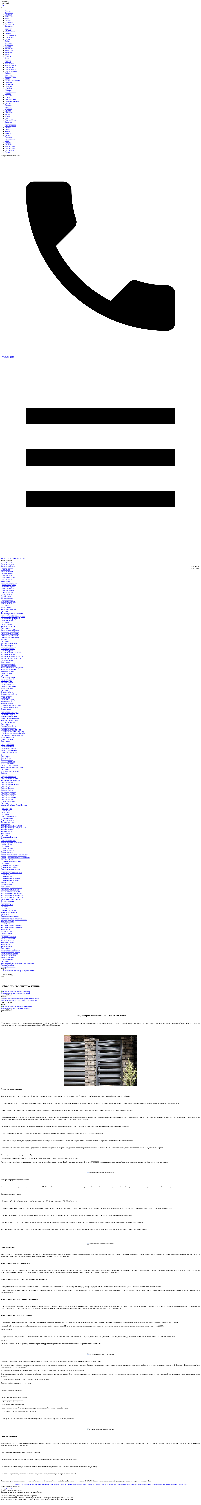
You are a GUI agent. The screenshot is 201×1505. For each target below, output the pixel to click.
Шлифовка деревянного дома (11, 873)
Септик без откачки (8, 850)
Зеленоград (9, 50)
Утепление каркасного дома (11, 891)
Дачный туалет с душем (9, 765)
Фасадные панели (7, 922)
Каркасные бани (7, 760)
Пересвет (8, 103)
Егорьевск (8, 43)
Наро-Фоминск (10, 92)
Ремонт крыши (6, 607)
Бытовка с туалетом (8, 649)
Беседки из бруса (7, 692)
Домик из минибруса (8, 577)
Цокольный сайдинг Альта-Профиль (14, 805)
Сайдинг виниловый (8, 777)
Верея (7, 18)
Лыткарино (9, 84)
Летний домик (6, 596)
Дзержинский (10, 32)
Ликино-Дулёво (10, 77)
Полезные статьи (7, 959)
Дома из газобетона (8, 566)
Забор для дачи (6, 833)
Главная (3, 971)
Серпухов (8, 122)
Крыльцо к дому (7, 933)
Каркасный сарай (7, 683)
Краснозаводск (10, 69)
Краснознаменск (11, 71)
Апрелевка (9, 13)
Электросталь (10, 148)
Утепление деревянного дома (11, 888)
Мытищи (8, 90)
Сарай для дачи (6, 673)
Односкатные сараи (8, 684)
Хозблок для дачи (7, 660)
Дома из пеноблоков (8, 564)
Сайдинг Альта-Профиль (10, 784)
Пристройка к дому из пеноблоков (13, 733)
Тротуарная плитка (7, 901)
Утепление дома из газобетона (12, 897)
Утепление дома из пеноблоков (12, 895)
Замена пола (5, 929)
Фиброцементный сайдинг (10, 780)
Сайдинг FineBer (7, 790)
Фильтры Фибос (6, 831)
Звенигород (9, 48)
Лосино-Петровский (12, 80)
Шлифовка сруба (7, 876)
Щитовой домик (7, 598)
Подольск (8, 105)
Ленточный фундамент (9, 615)
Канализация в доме (8, 882)
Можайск (8, 88)
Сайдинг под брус (7, 799)
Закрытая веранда (7, 703)
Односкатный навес (8, 747)
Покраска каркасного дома (10, 869)
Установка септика (7, 859)
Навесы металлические (9, 752)
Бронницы (9, 16)
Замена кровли (6, 944)
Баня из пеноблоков (8, 762)
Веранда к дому (6, 696)
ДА (2, 5)
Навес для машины (7, 745)
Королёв (8, 62)
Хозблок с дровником (8, 669)
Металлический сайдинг (9, 779)
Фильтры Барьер (7, 829)
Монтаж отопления (8, 626)
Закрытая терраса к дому (9, 720)
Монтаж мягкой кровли (9, 954)
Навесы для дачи (7, 739)
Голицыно (8, 28)
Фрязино (8, 133)
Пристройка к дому (8, 722)
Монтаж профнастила (8, 955)
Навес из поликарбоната (9, 750)
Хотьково (8, 137)
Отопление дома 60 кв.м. (10, 632)
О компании (23, 1484)
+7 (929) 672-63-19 (7, 562)
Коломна (8, 60)
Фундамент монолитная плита (12, 613)
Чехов (7, 141)
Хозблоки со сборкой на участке (12, 667)
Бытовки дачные (7, 645)
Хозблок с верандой (8, 664)
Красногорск (9, 67)
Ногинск (8, 94)
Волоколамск (9, 22)
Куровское (8, 75)
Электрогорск (10, 146)
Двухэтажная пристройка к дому (12, 735)
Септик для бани (7, 852)
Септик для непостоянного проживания (15, 858)
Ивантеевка (9, 52)
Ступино (8, 128)
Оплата (22, 558)
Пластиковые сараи (8, 677)
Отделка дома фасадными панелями (14, 920)
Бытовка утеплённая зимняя (11, 658)
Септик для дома (7, 844)
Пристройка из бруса (8, 726)
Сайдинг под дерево (8, 795)
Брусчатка (4, 907)
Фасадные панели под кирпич (11, 925)
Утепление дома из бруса (10, 890)
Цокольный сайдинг (8, 801)
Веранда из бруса (7, 701)
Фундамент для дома (8, 609)
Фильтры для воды (7, 822)
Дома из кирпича (7, 600)
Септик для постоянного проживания (14, 854)
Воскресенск (9, 24)
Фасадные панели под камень (11, 927)
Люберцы (8, 86)
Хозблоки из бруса (7, 737)
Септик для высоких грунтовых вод (14, 856)
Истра (7, 54)
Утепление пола (6, 931)
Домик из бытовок (7, 590)
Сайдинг (4, 773)
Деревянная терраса (8, 715)
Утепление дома (6, 884)
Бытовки (4, 639)
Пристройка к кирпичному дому (12, 731)
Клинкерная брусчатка (9, 912)
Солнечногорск (10, 124)
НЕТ (5, 5)
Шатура (8, 143)
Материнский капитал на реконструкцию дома (17, 963)
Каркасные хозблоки (8, 666)
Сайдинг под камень (8, 794)
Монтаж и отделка (109, 1484)
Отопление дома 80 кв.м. (10, 635)
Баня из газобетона (7, 763)
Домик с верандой (7, 588)
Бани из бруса (6, 758)
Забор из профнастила (9, 837)
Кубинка (8, 73)
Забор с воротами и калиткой (11, 843)
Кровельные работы (8, 603)
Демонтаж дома (6, 809)
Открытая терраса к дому (10, 713)
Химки (7, 135)
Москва (7, 11)
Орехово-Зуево (10, 99)
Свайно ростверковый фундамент (13, 617)
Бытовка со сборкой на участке (12, 656)
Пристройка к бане (7, 965)
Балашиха (8, 15)
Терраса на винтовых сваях (10, 718)
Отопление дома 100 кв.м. (10, 637)
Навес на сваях (6, 743)
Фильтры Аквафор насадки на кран (13, 827)
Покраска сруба (6, 871)
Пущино (8, 111)
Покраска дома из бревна (10, 865)
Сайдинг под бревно (8, 797)
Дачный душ (5, 812)
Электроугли (9, 150)
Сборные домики (7, 592)
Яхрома (7, 152)
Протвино (8, 107)
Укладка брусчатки (7, 914)
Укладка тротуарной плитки (11, 899)
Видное (7, 20)
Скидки (39, 1484)
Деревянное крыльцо (8, 937)
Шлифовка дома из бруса (10, 880)
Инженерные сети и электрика (176, 1484)
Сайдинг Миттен (7, 782)
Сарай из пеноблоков (8, 686)
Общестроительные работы (141, 1484)
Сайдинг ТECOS (7, 786)
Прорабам (99, 1484)
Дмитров (8, 33)
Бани (2, 754)
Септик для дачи (7, 848)
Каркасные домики (8, 571)
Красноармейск (10, 65)
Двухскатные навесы (8, 748)
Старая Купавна (10, 126)
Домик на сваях (6, 594)
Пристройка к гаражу (8, 967)
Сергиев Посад (10, 120)
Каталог (4, 558)
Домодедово (9, 37)
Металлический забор (8, 841)
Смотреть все (5, 570)
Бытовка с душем (7, 651)
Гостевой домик (6, 579)
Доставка (17, 558)
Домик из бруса (6, 575)
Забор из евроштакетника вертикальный (15, 993)
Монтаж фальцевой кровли (10, 950)
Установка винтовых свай (10, 771)
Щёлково (8, 144)
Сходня (7, 129)
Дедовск (8, 30)
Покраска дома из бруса (9, 867)
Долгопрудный (10, 35)
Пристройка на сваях (8, 728)
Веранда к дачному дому (9, 707)
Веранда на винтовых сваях (11, 705)
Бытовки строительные (9, 643)
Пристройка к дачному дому (11, 730)
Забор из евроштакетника (10, 839)
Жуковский (9, 45)
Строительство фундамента (11, 619)
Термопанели (5, 903)
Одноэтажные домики (9, 583)
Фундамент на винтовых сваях (12, 767)
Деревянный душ (7, 818)
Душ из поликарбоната (9, 816)
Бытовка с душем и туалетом (11, 652)
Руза (6, 118)
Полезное (62, 1484)
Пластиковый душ (7, 820)
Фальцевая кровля (7, 942)
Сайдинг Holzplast (7, 788)
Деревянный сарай (7, 679)
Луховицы (8, 82)
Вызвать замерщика (88, 1484)
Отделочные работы (158, 1484)
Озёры (7, 97)
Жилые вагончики (7, 671)
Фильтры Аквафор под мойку (11, 826)
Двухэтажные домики (8, 585)
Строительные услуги (73, 1484)
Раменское (8, 112)
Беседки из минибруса (9, 694)
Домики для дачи (7, 568)
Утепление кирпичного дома (11, 893)
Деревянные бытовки (8, 647)
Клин (7, 58)
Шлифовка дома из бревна (10, 878)
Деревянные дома (7, 620)
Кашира (8, 56)
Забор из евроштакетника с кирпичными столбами (19, 1000)
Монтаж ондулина (7, 957)
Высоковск (9, 26)
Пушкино (8, 109)
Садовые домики (7, 573)
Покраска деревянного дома (11, 861)
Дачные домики (6, 624)
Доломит (4, 807)
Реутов (7, 114)
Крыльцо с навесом (8, 939)
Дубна (7, 41)
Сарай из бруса (6, 681)
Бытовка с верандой (8, 654)
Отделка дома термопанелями (11, 918)
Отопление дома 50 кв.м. (10, 630)
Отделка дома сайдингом (10, 916)
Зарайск (8, 47)
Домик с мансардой (8, 587)
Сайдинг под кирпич (8, 792)
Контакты (10, 558)
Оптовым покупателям (50, 1484)
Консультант (32, 1484)
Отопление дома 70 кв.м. (10, 634)
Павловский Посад (12, 101)
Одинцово (8, 96)
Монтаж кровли (6, 946)
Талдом (7, 131)
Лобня (7, 79)
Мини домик (5, 581)
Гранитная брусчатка (8, 910)
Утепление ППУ (7, 905)
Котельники (9, 64)
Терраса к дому (6, 709)
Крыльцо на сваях (7, 940)
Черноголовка (10, 139)
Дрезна (7, 39)
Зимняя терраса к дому (9, 716)
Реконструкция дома (8, 602)
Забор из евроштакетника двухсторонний (15, 1008)
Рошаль (7, 116)
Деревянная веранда (8, 699)
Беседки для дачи (7, 688)
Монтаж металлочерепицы (10, 952)
